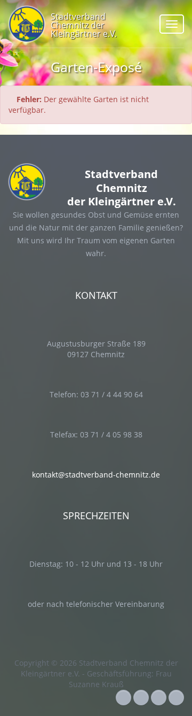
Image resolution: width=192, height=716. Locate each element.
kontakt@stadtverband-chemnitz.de (96, 474)
